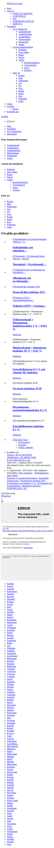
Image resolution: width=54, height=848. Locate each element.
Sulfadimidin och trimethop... (23, 249)
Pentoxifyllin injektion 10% (29, 292)
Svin (20, 88)
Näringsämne (24, 39)
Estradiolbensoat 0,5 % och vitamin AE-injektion (29, 371)
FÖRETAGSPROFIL (23, 13)
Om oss (10, 11)
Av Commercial (20, 29)
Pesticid (27, 70)
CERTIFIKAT (19, 16)
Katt (20, 96)
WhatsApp (6, 496)
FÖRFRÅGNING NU (17, 488)
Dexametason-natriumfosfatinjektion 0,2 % (30, 409)
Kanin (21, 91)
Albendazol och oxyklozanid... (22, 279)
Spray (27, 68)
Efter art (16, 73)
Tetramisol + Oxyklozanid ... (29, 264)
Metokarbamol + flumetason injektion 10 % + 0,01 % (29, 349)
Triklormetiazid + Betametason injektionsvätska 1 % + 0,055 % (30, 324)
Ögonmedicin (30, 65)
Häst (20, 78)
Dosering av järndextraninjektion (22, 478)
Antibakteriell (24, 31)
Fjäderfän (22, 99)
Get (20, 83)
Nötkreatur (23, 80)
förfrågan (17, 334)
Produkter (11, 26)
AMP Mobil (12, 475)
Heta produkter (25, 473)
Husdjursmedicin (32, 62)
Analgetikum (24, 37)
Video (9, 104)
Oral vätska (23, 52)
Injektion (22, 49)
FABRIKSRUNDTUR (23, 21)
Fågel (20, 101)
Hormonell (23, 42)
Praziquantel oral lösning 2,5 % (21, 483)
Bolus (21, 55)
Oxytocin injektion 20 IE (27, 388)
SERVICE (17, 24)
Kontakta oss (13, 111)
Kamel (21, 75)
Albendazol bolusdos (31, 486)
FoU (15, 18)
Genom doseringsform (23, 47)
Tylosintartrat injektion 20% (32, 480)
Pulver (21, 57)
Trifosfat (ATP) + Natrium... (29, 305)
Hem (9, 8)
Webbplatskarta (41, 473)
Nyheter (10, 106)
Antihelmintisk (25, 34)
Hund (21, 93)
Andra (21, 44)
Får (19, 86)
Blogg (15, 109)
